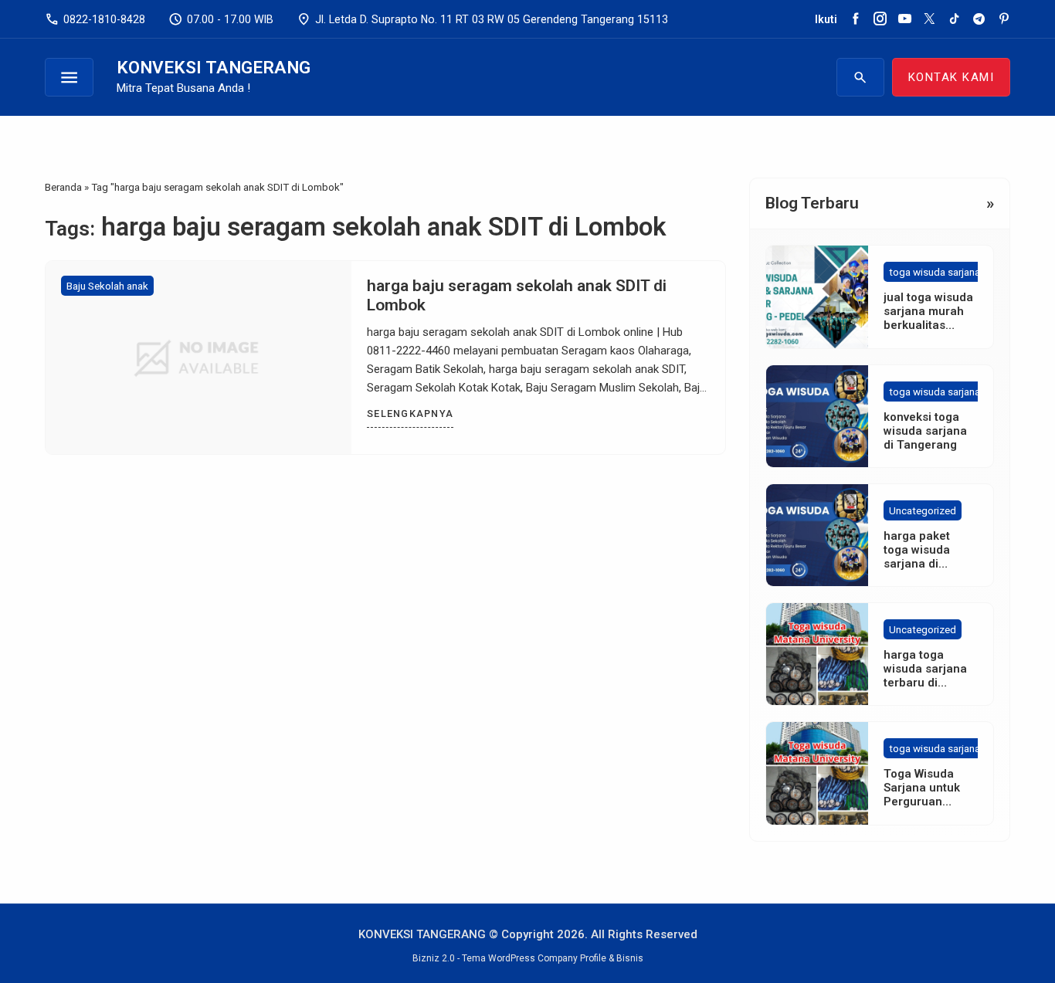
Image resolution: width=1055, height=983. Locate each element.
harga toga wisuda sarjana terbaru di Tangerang (925, 675)
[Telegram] (978, 19)
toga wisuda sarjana (934, 272)
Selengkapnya (410, 413)
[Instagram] (880, 19)
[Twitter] (929, 19)
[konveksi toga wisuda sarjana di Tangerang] (817, 416)
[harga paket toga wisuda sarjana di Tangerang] (817, 535)
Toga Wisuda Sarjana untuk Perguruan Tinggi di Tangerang (922, 801)
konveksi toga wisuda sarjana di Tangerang (925, 431)
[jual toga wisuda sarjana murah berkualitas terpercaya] (817, 296)
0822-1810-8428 (95, 19)
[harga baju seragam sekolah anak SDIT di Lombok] (198, 357)
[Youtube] (904, 19)
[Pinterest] (1003, 19)
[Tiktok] (954, 19)
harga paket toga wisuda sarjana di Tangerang (917, 557)
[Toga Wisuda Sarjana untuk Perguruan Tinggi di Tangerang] (817, 773)
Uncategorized (922, 510)
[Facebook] (855, 19)
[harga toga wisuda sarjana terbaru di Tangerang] (817, 654)
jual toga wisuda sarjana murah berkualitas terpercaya (928, 318)
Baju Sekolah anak (107, 286)
